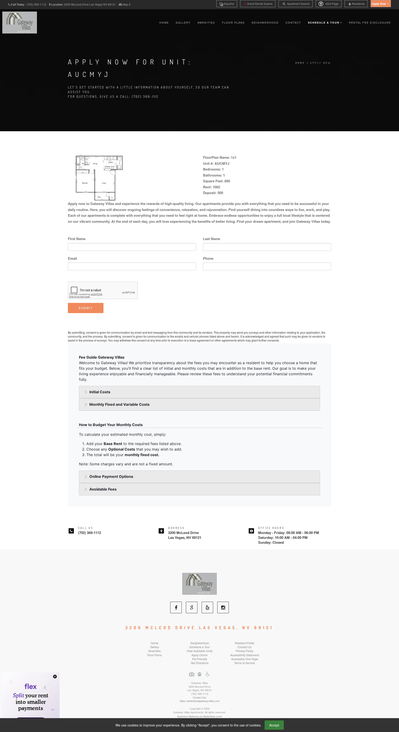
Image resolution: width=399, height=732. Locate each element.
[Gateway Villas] (199, 583)
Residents (358, 4)
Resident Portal (244, 643)
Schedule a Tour (199, 647)
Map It (126, 4)
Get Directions (200, 663)
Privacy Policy (244, 651)
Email (72, 258)
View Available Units (199, 651)
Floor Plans (233, 22)
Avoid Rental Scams (259, 4)
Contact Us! (199, 697)
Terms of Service (244, 663)
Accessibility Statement (244, 655)
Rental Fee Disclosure (370, 22)
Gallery (183, 22)
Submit (86, 308)
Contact (293, 22)
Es (228, 4)
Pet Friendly (199, 659)
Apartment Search (298, 4)
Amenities (206, 22)
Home (164, 22)
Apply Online (199, 655)
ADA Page (332, 4)
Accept (274, 725)
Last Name (211, 238)
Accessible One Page (244, 659)
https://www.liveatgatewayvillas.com (200, 701)
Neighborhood (265, 22)
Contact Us (244, 647)
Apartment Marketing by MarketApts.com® (199, 716)
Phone (208, 258)
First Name (76, 238)
